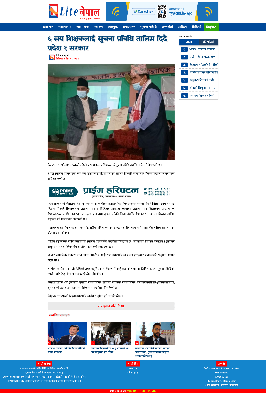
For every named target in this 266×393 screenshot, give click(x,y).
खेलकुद (113, 27)
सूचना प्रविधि (148, 27)
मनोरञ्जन (129, 27)
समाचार (64, 27)
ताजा (189, 42)
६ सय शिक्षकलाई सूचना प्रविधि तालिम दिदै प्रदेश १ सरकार (107, 44)
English (211, 27)
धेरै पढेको (208, 42)
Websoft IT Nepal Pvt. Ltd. (141, 391)
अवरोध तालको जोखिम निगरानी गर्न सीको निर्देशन (66, 350)
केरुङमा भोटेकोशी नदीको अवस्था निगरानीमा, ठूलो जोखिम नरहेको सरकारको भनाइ (152, 352)
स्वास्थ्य (98, 27)
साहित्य (182, 27)
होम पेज (48, 27)
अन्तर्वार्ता (167, 27)
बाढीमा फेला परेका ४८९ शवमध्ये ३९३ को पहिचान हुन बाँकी (110, 350)
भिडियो (196, 27)
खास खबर (82, 27)
